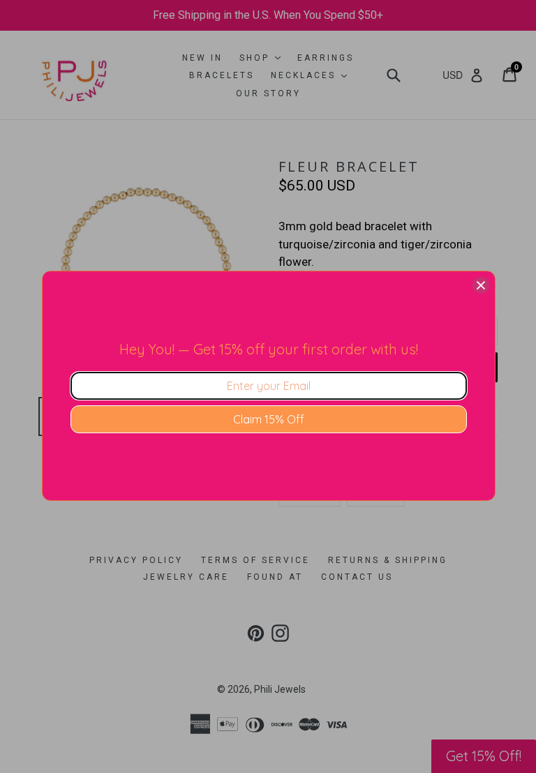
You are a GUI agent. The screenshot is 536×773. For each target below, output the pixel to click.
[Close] (480, 285)
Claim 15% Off (268, 419)
